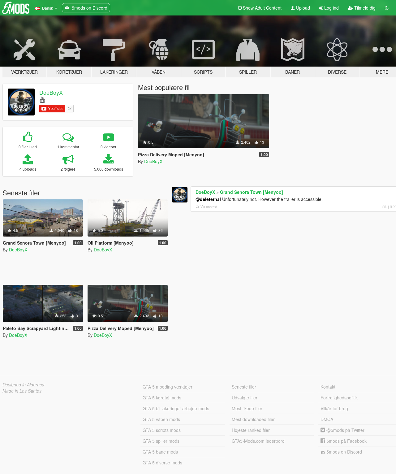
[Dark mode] (386, 7)
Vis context (208, 206)
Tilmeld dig (364, 8)
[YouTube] (42, 99)
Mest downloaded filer (253, 419)
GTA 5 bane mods (160, 452)
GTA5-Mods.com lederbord (258, 441)
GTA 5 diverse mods (162, 462)
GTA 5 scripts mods (162, 430)
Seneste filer (244, 387)
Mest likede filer (247, 408)
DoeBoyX (51, 92)
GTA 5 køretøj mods (162, 397)
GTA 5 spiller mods (161, 441)
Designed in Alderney (23, 384)
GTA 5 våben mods (161, 419)
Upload (302, 8)
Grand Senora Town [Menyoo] (251, 192)
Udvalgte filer (244, 397)
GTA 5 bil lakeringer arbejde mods (176, 408)
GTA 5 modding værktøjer (167, 387)
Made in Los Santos (21, 391)
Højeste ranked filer (251, 430)
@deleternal (208, 199)
